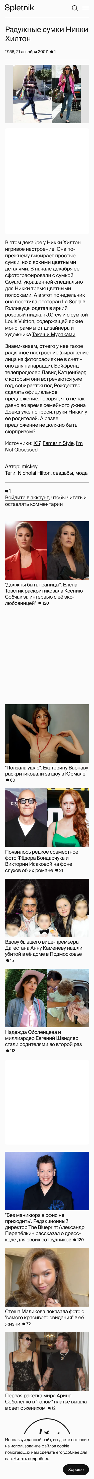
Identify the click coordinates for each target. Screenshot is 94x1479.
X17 (37, 443)
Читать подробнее (31, 1458)
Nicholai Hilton (34, 473)
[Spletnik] (19, 8)
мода (81, 473)
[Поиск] (74, 8)
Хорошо (76, 1469)
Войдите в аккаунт (27, 497)
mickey (29, 466)
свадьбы (63, 473)
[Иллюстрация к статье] (47, 94)
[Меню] (85, 8)
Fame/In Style (58, 443)
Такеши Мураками (53, 334)
